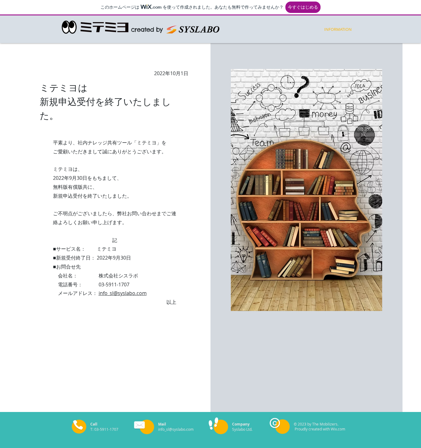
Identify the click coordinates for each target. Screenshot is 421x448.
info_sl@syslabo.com (123, 293)
